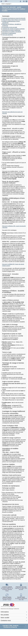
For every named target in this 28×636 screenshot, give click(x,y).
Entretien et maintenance (9, 33)
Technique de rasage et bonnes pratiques (13, 28)
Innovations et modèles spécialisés (11, 31)
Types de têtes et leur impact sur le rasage (13, 19)
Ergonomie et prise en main (9, 27)
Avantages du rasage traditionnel (11, 30)
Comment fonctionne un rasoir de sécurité (13, 18)
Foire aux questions (7, 34)
